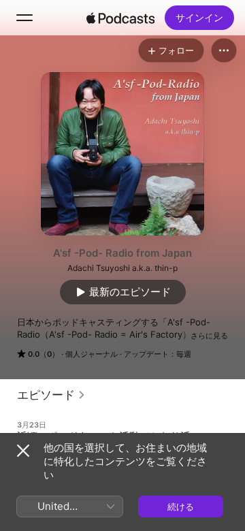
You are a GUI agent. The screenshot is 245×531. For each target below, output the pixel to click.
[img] (120, 18)
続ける (180, 506)
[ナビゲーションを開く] (24, 18)
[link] (51, 394)
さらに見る (209, 335)
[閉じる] (23, 451)
